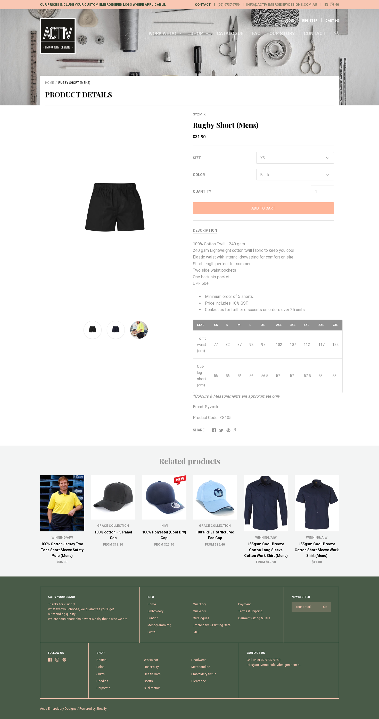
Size (197, 158)
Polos (100, 667)
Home (49, 83)
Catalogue (230, 33)
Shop (197, 33)
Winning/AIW (62, 537)
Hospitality (151, 667)
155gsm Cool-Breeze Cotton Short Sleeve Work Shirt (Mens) (317, 550)
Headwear (198, 660)
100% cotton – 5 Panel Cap (113, 535)
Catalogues (201, 618)
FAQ (256, 33)
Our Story (282, 33)
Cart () (332, 20)
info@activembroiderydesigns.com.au (281, 4)
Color (199, 175)
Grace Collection (113, 526)
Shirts (100, 674)
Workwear (151, 660)
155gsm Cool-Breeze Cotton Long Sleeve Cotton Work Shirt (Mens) (266, 550)
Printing (152, 618)
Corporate (103, 688)
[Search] (336, 35)
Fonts (151, 632)
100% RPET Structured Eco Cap (215, 535)
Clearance (198, 681)
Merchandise (200, 667)
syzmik (199, 114)
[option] (115, 212)
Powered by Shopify (93, 708)
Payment (244, 604)
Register (309, 20)
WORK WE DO (163, 33)
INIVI (164, 526)
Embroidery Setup (203, 674)
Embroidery (155, 611)
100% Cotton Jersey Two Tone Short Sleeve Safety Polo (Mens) (62, 550)
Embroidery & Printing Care (211, 625)
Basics (101, 660)
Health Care (152, 674)
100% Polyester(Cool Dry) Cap (164, 535)
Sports (148, 681)
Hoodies (102, 681)
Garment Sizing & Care (254, 618)
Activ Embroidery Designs (58, 708)
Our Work (199, 611)
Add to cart (263, 208)
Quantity (202, 191)
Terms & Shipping (250, 611)
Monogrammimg (159, 625)
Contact (315, 33)
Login (289, 20)
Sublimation (152, 688)
